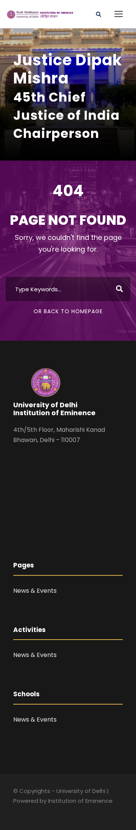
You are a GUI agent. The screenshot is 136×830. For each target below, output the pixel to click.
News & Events (35, 590)
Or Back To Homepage (68, 311)
